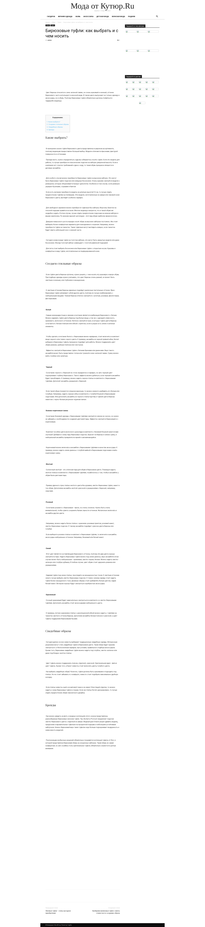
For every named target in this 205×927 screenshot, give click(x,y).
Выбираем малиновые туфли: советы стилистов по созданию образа (106, 912)
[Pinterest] (57, 45)
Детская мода (102, 16)
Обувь (77, 16)
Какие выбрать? (53, 122)
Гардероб (51, 16)
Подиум (131, 16)
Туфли (59, 22)
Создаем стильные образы (58, 124)
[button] (157, 17)
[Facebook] (47, 45)
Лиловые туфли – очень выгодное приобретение (58, 912)
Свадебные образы (55, 127)
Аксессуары (88, 16)
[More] (67, 45)
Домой (47, 22)
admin (50, 40)
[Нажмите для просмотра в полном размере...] (82, 106)
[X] (52, 45)
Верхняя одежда (65, 16)
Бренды (50, 130)
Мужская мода (118, 16)
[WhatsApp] (62, 45)
